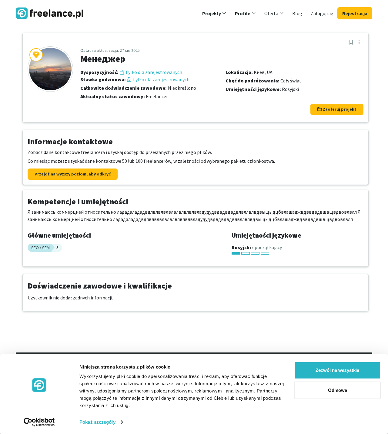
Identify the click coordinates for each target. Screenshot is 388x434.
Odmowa (337, 389)
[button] (214, 13)
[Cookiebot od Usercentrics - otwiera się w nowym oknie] (39, 422)
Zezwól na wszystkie (337, 370)
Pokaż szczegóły (97, 422)
